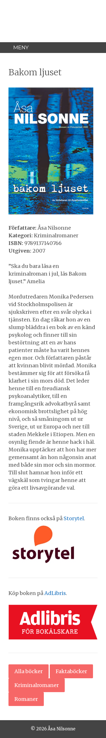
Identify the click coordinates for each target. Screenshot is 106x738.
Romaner (26, 699)
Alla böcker (28, 671)
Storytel (74, 518)
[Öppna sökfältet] (98, 47)
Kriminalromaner (36, 685)
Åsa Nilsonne (53, 11)
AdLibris (55, 593)
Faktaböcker (71, 671)
